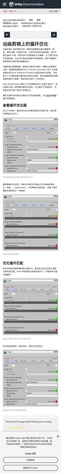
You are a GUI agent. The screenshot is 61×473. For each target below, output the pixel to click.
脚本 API (13, 11)
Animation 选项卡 (11, 26)
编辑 (54, 95)
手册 (5, 11)
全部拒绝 (31, 460)
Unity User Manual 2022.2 (14, 20)
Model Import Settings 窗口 (33, 23)
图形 (31, 20)
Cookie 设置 (30, 453)
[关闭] (58, 436)
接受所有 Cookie (30, 468)
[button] (10, 427)
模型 (39, 20)
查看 (49, 95)
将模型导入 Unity (10, 23)
